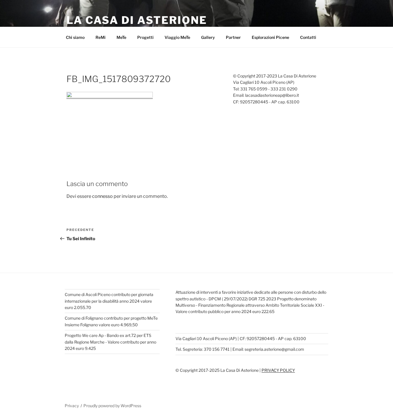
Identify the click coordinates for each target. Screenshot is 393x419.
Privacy (72, 405)
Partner (233, 37)
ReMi (101, 37)
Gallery (208, 37)
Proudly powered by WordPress (112, 405)
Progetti (145, 37)
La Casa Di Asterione (136, 20)
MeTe (121, 37)
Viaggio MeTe (177, 37)
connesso (102, 196)
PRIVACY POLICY (278, 370)
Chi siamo (75, 37)
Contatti (308, 37)
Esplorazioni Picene (270, 37)
